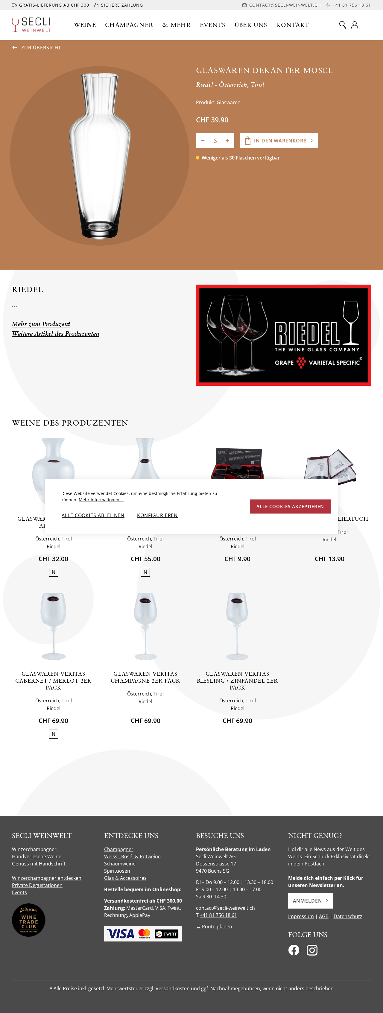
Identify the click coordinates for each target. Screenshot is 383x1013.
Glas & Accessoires (125, 878)
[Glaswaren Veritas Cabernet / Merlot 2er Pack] (53, 626)
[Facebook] (293, 952)
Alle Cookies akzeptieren (290, 506)
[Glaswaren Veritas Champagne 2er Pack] (145, 626)
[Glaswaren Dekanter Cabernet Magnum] (145, 471)
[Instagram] (312, 952)
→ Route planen (214, 926)
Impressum (301, 916)
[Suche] (342, 25)
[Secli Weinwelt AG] (31, 24)
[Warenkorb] (367, 25)
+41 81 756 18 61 (218, 915)
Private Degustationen (37, 885)
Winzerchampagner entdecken (46, 878)
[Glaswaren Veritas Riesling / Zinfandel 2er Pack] (237, 626)
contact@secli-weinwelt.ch (225, 908)
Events (19, 892)
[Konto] (354, 25)
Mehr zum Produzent (41, 324)
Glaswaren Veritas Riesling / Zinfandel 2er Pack (237, 681)
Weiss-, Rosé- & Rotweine (132, 856)
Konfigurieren (157, 515)
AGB (324, 916)
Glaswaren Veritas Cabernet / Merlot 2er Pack (53, 681)
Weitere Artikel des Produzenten (55, 333)
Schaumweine (120, 863)
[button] (85, 25)
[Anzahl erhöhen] (227, 140)
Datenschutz (348, 916)
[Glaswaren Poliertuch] (329, 471)
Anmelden (307, 900)
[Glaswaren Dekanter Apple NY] (53, 471)
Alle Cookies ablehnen (93, 515)
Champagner (118, 849)
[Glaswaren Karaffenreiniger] (237, 471)
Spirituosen (117, 871)
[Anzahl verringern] (202, 140)
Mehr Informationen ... (101, 499)
